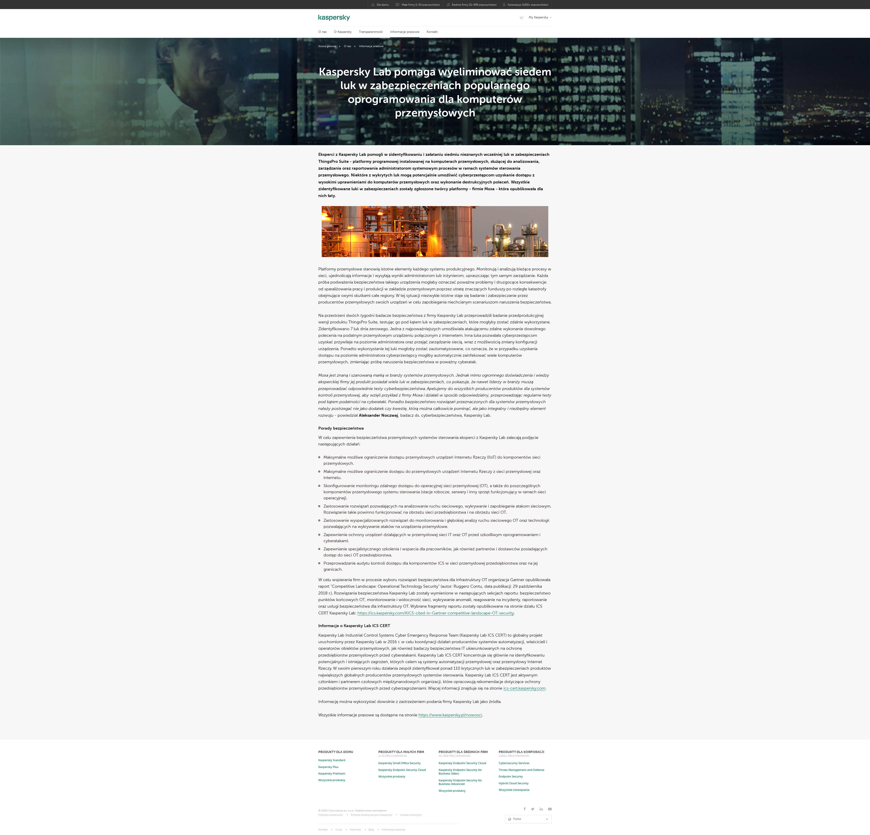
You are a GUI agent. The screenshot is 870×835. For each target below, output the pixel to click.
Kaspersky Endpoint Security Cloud (402, 770)
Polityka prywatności (330, 815)
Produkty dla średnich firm (463, 752)
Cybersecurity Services (514, 763)
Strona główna (327, 46)
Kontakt (432, 32)
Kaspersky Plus (328, 767)
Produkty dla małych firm (401, 752)
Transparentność (371, 32)
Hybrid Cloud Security (514, 783)
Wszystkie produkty (331, 780)
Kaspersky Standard (331, 760)
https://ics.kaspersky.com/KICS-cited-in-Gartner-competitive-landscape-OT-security (436, 613)
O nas (322, 32)
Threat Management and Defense (521, 770)
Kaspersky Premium (331, 773)
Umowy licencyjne (411, 815)
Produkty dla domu (335, 752)
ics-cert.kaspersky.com (524, 688)
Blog (371, 830)
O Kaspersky (343, 32)
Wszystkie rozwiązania (514, 790)
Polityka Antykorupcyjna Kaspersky (371, 815)
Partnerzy (355, 830)
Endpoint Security (511, 776)
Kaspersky (334, 15)
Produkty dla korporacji (521, 752)
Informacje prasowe (404, 32)
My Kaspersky (538, 17)
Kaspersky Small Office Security (399, 763)
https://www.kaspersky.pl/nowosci (450, 715)
